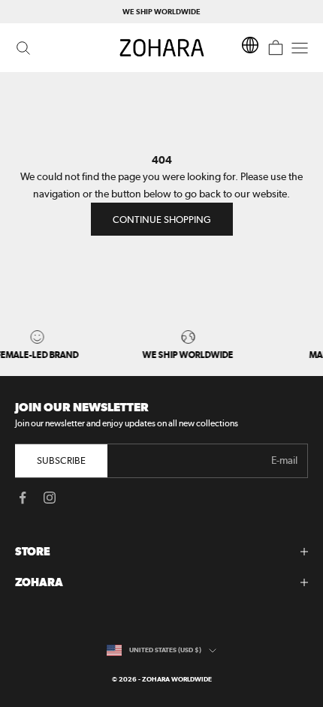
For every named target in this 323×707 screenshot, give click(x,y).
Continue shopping (162, 219)
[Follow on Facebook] (22, 497)
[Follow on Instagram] (49, 497)
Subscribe (61, 460)
